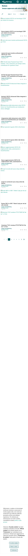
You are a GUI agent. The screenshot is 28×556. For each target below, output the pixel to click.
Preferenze (14, 550)
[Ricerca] (21, 1)
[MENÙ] (25, 1)
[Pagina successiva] (21, 239)
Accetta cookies (14, 543)
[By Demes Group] (7, 2)
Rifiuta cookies (14, 546)
